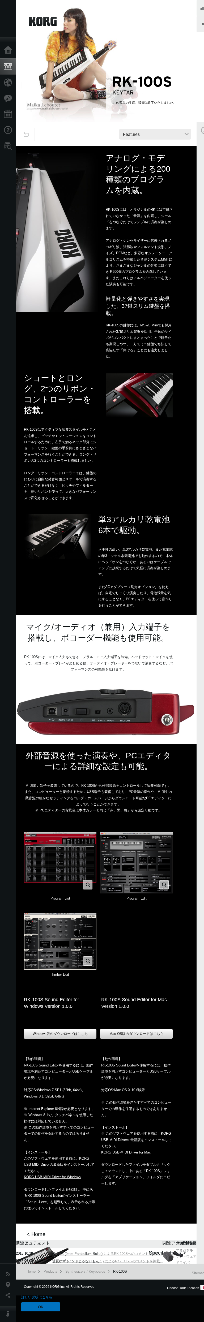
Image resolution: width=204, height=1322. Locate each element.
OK (40, 1307)
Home (9, 50)
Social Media (9, 1295)
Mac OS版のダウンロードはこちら (136, 1034)
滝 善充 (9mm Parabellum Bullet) (77, 1254)
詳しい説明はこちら (36, 1297)
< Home (36, 1234)
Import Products (9, 82)
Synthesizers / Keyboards (85, 1271)
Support (9, 130)
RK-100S (120, 1271)
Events (9, 114)
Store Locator (9, 146)
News (9, 1274)
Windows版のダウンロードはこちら (60, 1034)
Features (9, 98)
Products (9, 67)
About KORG (9, 1314)
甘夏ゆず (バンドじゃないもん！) (78, 1261)
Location (9, 1285)
